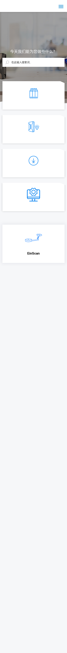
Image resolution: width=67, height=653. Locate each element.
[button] (61, 6)
